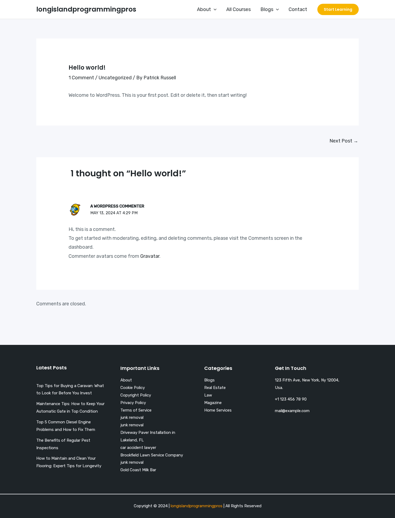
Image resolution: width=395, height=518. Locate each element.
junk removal (131, 417)
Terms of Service (136, 410)
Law (208, 395)
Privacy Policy (133, 402)
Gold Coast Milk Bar (138, 469)
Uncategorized (115, 78)
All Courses (238, 9)
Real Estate (215, 387)
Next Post (343, 141)
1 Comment (81, 78)
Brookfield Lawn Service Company (151, 455)
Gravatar (149, 256)
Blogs (266, 9)
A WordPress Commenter (117, 206)
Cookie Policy (132, 387)
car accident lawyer (138, 447)
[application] (214, 9)
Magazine (213, 402)
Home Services (218, 410)
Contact (298, 9)
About (204, 9)
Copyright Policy (135, 395)
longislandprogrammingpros (86, 9)
